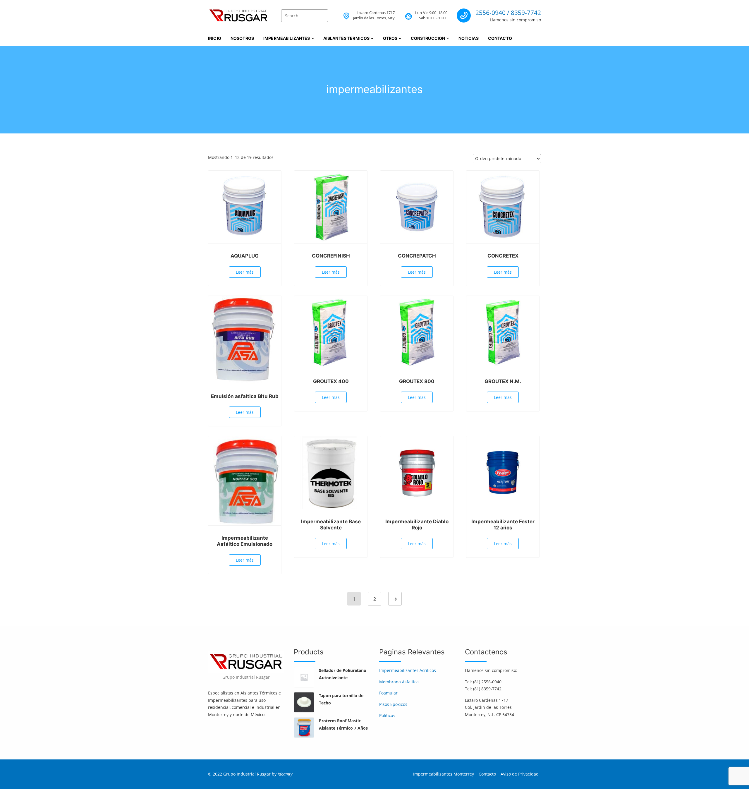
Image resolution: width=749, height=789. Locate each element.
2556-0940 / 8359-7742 (508, 12)
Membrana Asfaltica (399, 682)
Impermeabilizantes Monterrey (443, 774)
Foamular (388, 693)
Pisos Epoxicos (393, 704)
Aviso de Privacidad (520, 774)
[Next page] (395, 599)
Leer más (245, 272)
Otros (390, 38)
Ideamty (285, 774)
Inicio (214, 38)
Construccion (428, 38)
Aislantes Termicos (346, 38)
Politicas (387, 715)
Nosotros (242, 38)
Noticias (468, 38)
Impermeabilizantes (286, 38)
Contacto (500, 38)
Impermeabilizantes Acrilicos (407, 670)
